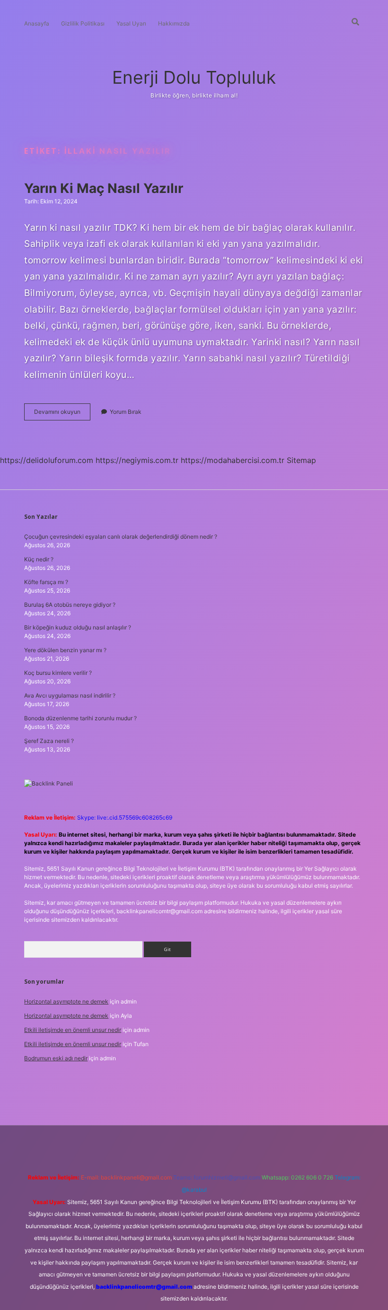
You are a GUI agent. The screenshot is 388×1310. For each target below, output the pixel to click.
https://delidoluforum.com (46, 460)
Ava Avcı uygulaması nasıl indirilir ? (69, 695)
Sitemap (301, 460)
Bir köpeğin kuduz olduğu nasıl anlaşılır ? (77, 627)
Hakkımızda (174, 23)
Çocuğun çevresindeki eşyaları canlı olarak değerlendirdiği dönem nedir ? (120, 536)
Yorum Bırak (125, 411)
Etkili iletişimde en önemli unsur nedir (72, 1029)
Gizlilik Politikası (83, 23)
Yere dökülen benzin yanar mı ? (65, 650)
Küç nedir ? (38, 559)
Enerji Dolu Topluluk (194, 77)
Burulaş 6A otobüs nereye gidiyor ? (69, 604)
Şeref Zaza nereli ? (49, 740)
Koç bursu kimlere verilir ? (58, 672)
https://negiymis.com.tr (137, 460)
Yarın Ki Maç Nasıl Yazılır (103, 188)
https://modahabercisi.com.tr (232, 460)
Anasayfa (36, 23)
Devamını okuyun (62, 414)
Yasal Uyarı (131, 23)
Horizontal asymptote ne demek (66, 1001)
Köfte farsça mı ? (46, 581)
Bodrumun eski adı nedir (56, 1058)
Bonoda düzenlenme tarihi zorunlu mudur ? (80, 718)
